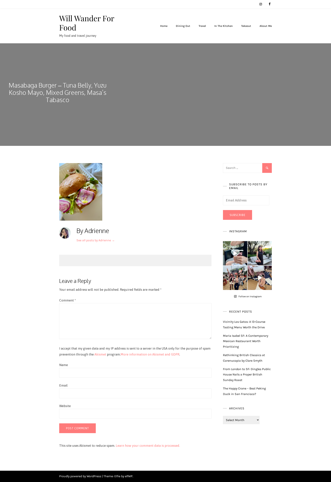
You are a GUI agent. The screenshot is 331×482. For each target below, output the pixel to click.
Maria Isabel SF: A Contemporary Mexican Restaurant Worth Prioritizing (245, 341)
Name (63, 365)
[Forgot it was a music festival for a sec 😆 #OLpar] (260, 278)
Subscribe (237, 215)
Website (65, 406)
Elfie (117, 476)
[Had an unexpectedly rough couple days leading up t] (235, 278)
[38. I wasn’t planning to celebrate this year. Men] (260, 253)
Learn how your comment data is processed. (148, 446)
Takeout (246, 26)
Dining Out (183, 26)
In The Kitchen (223, 26)
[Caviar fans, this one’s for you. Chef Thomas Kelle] (235, 253)
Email (63, 385)
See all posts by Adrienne (95, 240)
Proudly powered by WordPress (80, 476)
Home (163, 26)
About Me (266, 26)
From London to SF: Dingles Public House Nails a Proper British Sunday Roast (247, 374)
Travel (202, 26)
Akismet (100, 354)
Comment (67, 300)
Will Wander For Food (86, 22)
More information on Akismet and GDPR (149, 354)
